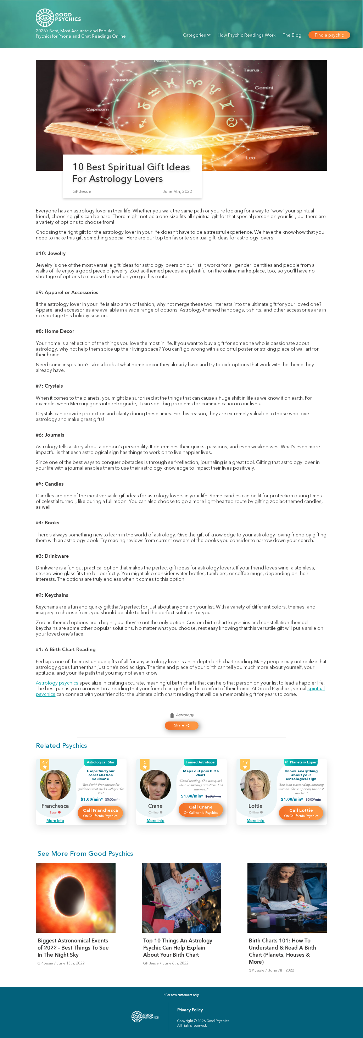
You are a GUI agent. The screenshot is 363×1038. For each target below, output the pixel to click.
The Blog (292, 35)
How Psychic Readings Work (246, 35)
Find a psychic (329, 35)
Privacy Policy (190, 1010)
